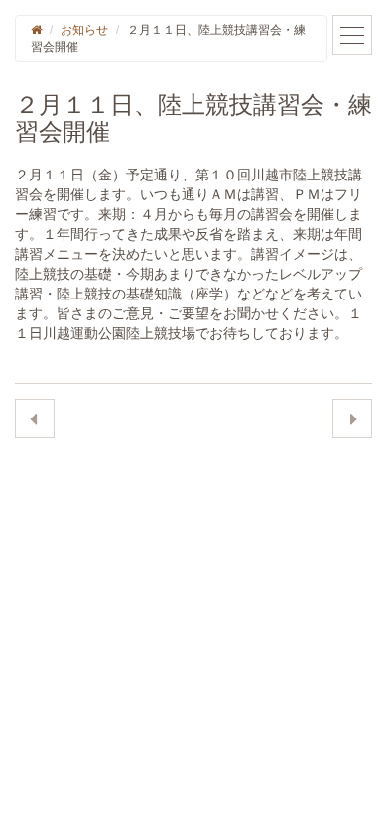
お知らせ (84, 30)
